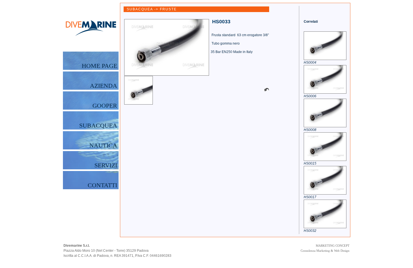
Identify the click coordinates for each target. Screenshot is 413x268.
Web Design (342, 250)
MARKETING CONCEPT (333, 245)
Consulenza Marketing (315, 250)
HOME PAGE (99, 65)
